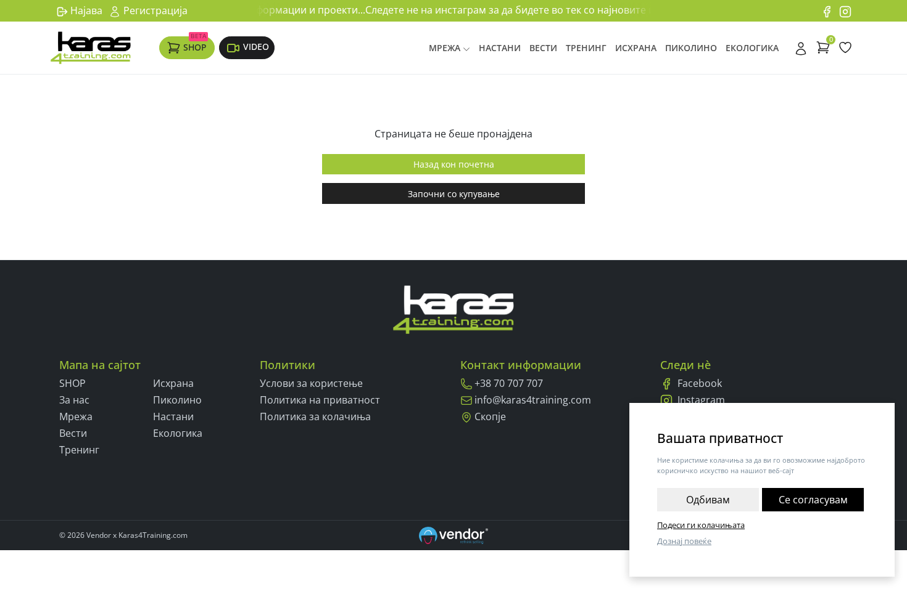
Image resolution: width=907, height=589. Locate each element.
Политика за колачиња (315, 416)
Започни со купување (454, 194)
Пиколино (691, 48)
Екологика (752, 48)
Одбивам (708, 499)
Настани (500, 48)
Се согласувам (813, 499)
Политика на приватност (320, 400)
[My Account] (801, 47)
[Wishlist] (845, 47)
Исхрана (635, 48)
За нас (74, 400)
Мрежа (444, 48)
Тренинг (586, 48)
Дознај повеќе (684, 540)
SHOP (195, 44)
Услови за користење (311, 383)
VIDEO (256, 46)
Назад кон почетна (453, 164)
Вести (543, 48)
